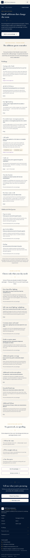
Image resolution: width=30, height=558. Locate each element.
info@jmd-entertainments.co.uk (10, 546)
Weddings (3, 527)
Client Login (18, 523)
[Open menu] (27, 2)
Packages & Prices (20, 518)
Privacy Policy (3, 556)
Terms (15, 556)
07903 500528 (6, 542)
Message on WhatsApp (8, 544)
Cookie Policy (10, 556)
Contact (3, 523)
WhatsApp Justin (16, 500)
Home (2, 7)
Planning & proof (5, 534)
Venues (3, 521)
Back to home (25, 7)
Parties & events (5, 531)
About (17, 521)
